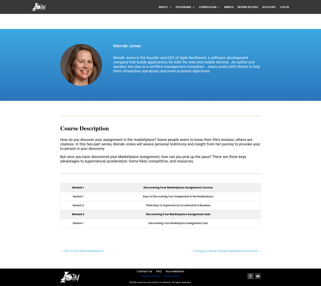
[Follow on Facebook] (250, 276)
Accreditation (175, 271)
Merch (229, 7)
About (163, 7)
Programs (183, 7)
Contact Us (144, 271)
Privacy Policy (171, 276)
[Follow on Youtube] (258, 276)
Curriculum (207, 7)
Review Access (248, 7)
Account (269, 7)
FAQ (159, 271)
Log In (284, 7)
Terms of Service (150, 276)
